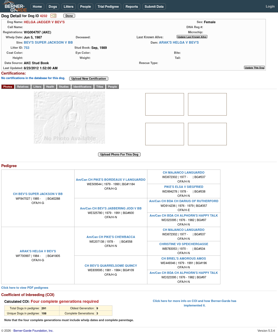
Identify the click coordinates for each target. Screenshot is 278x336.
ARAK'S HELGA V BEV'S (179, 42)
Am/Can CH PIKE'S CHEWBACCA (110, 237)
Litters (68, 6)
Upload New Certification (88, 79)
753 (26, 47)
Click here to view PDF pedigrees (24, 287)
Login (270, 6)
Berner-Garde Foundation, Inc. (33, 330)
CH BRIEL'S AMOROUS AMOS (183, 258)
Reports (132, 6)
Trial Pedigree (108, 6)
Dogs (53, 6)
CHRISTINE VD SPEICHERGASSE (183, 244)
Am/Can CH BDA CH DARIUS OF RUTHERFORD (183, 201)
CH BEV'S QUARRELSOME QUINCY (111, 265)
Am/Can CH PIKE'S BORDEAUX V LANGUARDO (111, 179)
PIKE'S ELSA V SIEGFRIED (183, 186)
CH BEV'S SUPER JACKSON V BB (38, 194)
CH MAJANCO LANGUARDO (184, 172)
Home (37, 6)
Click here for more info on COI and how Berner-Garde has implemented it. (194, 303)
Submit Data (154, 6)
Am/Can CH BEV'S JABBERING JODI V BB (111, 208)
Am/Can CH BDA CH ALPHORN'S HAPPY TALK (184, 215)
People (85, 6)
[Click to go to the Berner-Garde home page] (15, 5)
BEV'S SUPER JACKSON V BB (48, 42)
